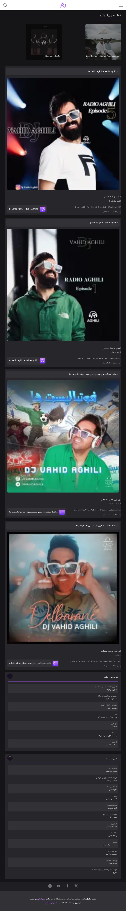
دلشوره (112, 834)
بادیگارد (107, 734)
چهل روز (111, 825)
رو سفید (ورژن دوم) (109, 707)
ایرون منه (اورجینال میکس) (106, 688)
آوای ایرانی (41, 899)
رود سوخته (111, 853)
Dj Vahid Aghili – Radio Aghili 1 (103, 223)
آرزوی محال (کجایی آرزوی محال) (104, 871)
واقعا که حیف (111, 862)
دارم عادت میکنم (110, 816)
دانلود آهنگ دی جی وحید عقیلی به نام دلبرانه (97, 526)
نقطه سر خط (112, 788)
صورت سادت (112, 807)
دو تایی (114, 725)
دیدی (109, 843)
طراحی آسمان (50, 902)
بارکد (107, 716)
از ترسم (111, 743)
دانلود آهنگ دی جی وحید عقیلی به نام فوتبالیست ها (93, 374)
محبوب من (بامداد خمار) (107, 697)
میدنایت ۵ (111, 770)
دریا (111, 797)
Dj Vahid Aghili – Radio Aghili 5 (103, 71)
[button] (5, 6)
